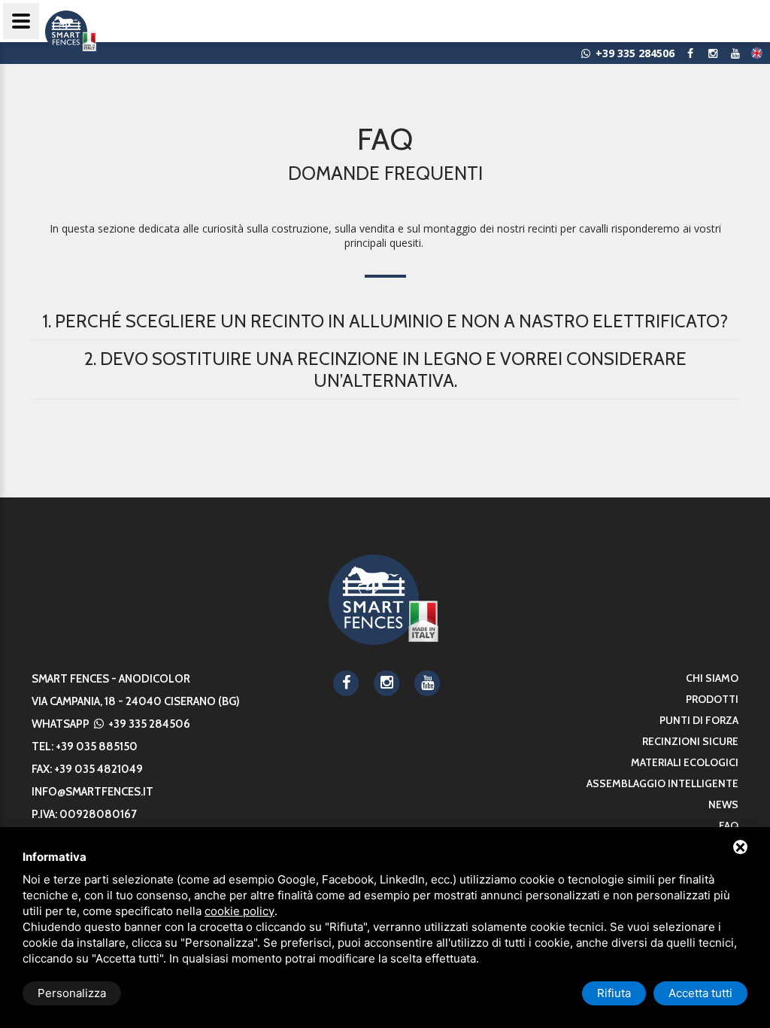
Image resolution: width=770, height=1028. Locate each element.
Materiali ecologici (684, 762)
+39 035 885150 (97, 746)
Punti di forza (698, 720)
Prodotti (712, 699)
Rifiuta (614, 993)
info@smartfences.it (92, 791)
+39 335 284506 (148, 724)
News (723, 804)
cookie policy (239, 911)
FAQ (728, 825)
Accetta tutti (700, 993)
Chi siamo (712, 678)
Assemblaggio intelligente (662, 783)
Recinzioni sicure (690, 741)
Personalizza (72, 993)
